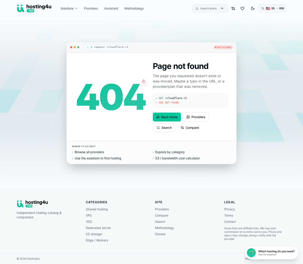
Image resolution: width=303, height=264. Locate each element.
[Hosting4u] (34, 8)
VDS (89, 221)
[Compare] (233, 8)
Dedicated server (98, 228)
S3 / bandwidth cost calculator (176, 158)
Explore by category (168, 152)
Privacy (229, 209)
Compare (192, 127)
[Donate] (242, 8)
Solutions (67, 8)
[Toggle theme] (252, 8)
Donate (160, 234)
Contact (230, 221)
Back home (169, 117)
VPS (89, 215)
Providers (91, 8)
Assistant (111, 8)
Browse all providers (88, 152)
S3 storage (94, 234)
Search (166, 127)
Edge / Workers (97, 240)
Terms (228, 215)
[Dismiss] (297, 247)
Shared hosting (97, 209)
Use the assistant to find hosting (96, 158)
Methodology (134, 8)
